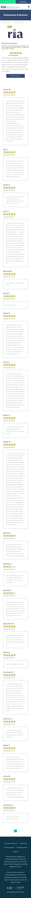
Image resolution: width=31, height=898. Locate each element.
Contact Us (16, 851)
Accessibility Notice (22, 847)
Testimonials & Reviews (18, 22)
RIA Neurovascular (6, 22)
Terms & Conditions (9, 847)
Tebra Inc (15, 843)
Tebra (22, 892)
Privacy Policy (23, 843)
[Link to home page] (13, 7)
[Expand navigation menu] (29, 6)
